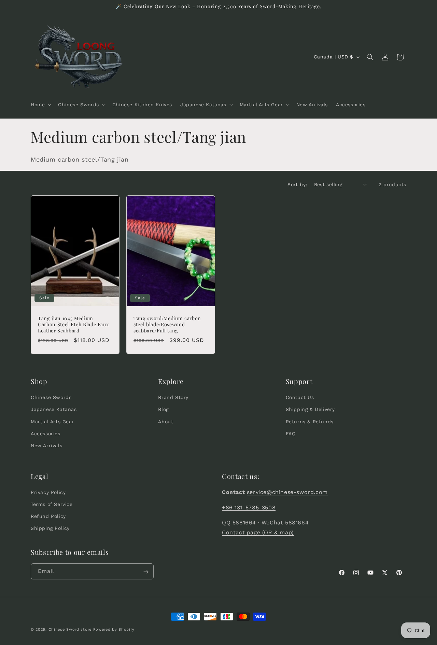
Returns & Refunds (310, 421)
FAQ (291, 433)
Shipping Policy (50, 528)
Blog (163, 409)
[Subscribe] (145, 572)
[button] (40, 104)
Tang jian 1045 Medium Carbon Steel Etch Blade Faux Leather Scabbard (73, 324)
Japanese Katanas (54, 409)
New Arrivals (46, 445)
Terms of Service (52, 504)
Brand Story (173, 397)
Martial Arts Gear (52, 421)
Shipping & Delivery (310, 409)
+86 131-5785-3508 (249, 507)
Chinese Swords (51, 397)
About (165, 421)
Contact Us (300, 397)
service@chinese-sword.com (287, 492)
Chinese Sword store (69, 629)
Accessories (45, 433)
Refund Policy (48, 516)
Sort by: (297, 184)
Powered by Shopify (114, 629)
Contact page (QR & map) (258, 533)
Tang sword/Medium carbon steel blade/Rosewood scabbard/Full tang (167, 324)
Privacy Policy (48, 492)
